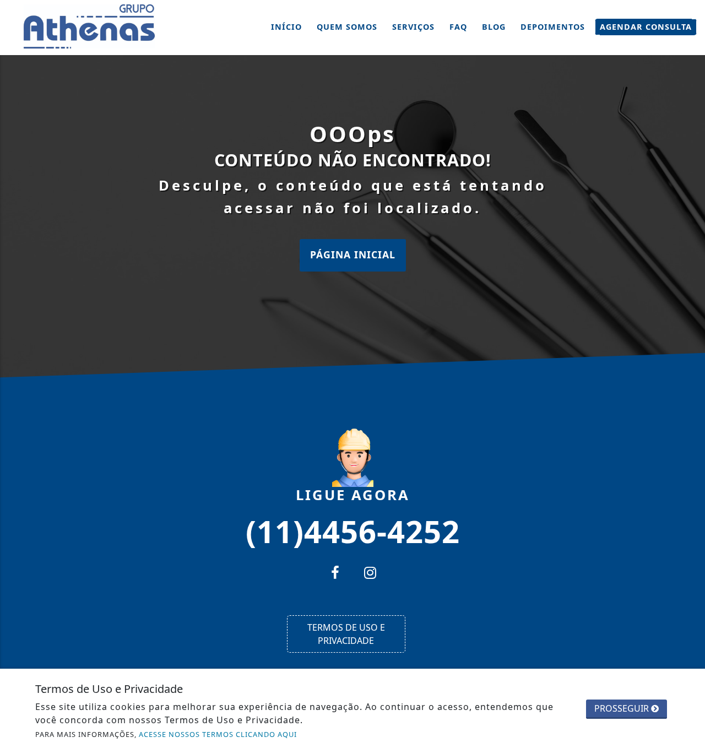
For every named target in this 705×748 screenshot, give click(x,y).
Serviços (413, 26)
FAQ (458, 26)
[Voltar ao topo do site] (688, 449)
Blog (494, 26)
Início (286, 26)
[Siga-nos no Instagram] (370, 574)
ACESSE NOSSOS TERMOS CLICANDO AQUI (218, 734)
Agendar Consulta (646, 26)
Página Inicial (352, 254)
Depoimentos (552, 26)
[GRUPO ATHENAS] (90, 26)
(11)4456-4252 (353, 530)
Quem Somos (347, 26)
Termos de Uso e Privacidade (346, 634)
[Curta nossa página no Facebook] (335, 574)
